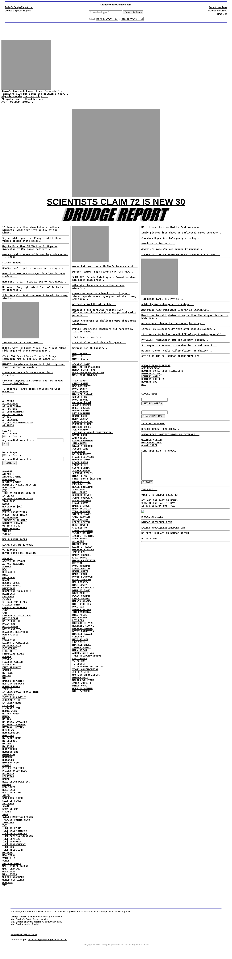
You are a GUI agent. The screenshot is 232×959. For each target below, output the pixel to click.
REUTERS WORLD (150, 376)
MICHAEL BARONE (82, 394)
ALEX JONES (79, 538)
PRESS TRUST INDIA (14, 514)
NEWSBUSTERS (10, 751)
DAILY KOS (8, 623)
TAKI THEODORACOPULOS (86, 655)
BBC (4, 569)
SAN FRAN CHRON (12, 798)
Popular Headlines (217, 10)
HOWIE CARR (79, 416)
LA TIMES (8, 705)
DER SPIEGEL (10, 634)
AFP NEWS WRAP (150, 368)
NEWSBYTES (8, 754)
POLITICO (8, 776)
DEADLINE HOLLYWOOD (15, 632)
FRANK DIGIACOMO (83, 457)
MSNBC (6, 716)
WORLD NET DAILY (13, 879)
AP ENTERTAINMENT (14, 411)
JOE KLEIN (78, 552)
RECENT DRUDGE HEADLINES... (160, 429)
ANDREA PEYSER (81, 609)
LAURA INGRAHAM (82, 530)
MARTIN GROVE (81, 506)
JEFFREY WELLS (81, 672)
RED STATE (8, 787)
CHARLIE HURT (81, 527)
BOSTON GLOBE (11, 583)
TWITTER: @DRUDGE (153, 423)
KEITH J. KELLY (82, 546)
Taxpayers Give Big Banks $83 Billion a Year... (34, 93)
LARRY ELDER (80, 465)
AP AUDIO (8, 425)
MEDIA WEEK (9, 711)
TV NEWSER (78, 664)
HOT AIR (7, 672)
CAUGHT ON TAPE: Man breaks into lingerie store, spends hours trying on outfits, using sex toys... (104, 296)
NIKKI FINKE (80, 476)
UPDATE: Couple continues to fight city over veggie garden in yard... (33, 365)
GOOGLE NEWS (149, 393)
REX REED (78, 620)
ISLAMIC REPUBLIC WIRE (17, 498)
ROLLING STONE (11, 792)
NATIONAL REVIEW (13, 727)
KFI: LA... (79, 356)
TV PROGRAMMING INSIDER (88, 666)
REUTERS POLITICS (153, 379)
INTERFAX (8, 495)
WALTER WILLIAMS (83, 680)
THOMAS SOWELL (81, 647)
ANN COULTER (80, 437)
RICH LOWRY (79, 585)
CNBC (5, 610)
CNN (4, 612)
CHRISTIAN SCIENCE (14, 607)
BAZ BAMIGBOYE (81, 386)
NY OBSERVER (10, 740)
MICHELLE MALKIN (83, 587)
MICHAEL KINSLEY (83, 549)
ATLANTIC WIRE (11, 476)
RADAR (6, 779)
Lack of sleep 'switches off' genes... (99, 342)
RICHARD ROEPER (82, 628)
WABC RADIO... (81, 353)
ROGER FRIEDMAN (82, 486)
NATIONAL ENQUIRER (14, 721)
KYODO (6, 504)
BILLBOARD (8, 577)
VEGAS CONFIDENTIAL (85, 669)
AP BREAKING (10, 419)
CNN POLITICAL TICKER (16, 615)
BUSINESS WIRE (11, 482)
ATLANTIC (8, 474)
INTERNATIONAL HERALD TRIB (20, 691)
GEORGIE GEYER (81, 495)
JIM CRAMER (79, 443)
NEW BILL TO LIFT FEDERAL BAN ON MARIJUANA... (34, 281)
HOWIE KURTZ (80, 571)
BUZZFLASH (8, 593)
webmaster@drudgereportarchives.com (47, 939)
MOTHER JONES (11, 713)
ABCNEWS (7, 558)
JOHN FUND (78, 489)
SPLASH (6, 811)
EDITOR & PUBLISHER (15, 642)
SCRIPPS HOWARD (12, 523)
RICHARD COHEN (81, 427)
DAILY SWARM (10, 626)
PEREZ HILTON (81, 522)
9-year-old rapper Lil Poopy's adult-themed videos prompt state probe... (32, 239)
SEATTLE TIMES (11, 800)
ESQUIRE (7, 651)
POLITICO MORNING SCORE (88, 372)
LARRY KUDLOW (81, 568)
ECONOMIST (8, 640)
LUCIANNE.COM (11, 708)
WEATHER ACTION (151, 439)
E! (3, 637)
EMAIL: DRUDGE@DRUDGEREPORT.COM (163, 527)
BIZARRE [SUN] (81, 402)
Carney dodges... (14, 262)
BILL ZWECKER (81, 691)
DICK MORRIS (80, 593)
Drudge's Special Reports (18, 10)
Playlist (35, 924)
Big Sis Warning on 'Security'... (24, 96)
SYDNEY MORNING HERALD (17, 817)
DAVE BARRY (79, 388)
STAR (5, 814)
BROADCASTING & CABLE (16, 591)
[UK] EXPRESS (11, 839)
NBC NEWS (8, 730)
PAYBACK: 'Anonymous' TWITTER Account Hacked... (174, 339)
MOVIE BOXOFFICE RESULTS (19, 553)
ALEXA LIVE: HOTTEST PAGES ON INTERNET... (170, 434)
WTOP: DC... (80, 358)
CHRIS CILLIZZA (82, 421)
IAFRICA (7, 689)
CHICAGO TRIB (11, 604)
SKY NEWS (8, 803)
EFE (4, 490)
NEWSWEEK (8, 760)
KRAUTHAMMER (80, 557)
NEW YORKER (9, 749)
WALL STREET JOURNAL (16, 866)
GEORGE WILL (80, 677)
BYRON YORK (79, 685)
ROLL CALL (8, 790)
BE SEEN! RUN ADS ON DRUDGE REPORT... (167, 533)
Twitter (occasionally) (51, 922)
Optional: (92, 19)
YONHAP (6, 534)
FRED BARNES (80, 391)
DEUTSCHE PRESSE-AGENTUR (19, 484)
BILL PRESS (79, 614)
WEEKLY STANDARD (13, 877)
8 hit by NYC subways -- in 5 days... (167, 304)
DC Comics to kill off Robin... (94, 304)
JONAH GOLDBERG (82, 497)
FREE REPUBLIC (11, 667)
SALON (6, 795)
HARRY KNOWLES (81, 555)
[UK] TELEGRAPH (12, 849)
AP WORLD (8, 400)
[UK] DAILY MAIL (13, 828)
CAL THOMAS (79, 658)
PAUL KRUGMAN (81, 565)
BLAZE (6, 580)
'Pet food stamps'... (86, 337)
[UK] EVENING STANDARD (17, 836)
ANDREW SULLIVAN (83, 653)
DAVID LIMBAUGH (82, 576)
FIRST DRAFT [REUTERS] (87, 478)
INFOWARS (8, 694)
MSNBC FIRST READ (84, 369)
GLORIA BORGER (81, 405)
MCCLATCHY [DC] (12, 506)
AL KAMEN (78, 541)
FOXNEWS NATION (12, 662)
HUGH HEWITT (80, 525)
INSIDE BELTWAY (82, 533)
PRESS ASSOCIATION (14, 512)
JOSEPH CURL (80, 448)
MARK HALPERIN (81, 508)
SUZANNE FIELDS (82, 473)
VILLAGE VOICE (11, 863)
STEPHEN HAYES (81, 514)
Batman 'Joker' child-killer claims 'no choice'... (176, 350)
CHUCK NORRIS (81, 598)
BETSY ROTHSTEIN (83, 631)
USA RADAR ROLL (151, 442)
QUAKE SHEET (149, 445)
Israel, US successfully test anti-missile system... (178, 329)
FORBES (6, 656)
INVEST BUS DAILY (14, 697)
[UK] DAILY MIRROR (14, 830)
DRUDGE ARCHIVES (152, 516)
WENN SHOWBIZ (11, 528)
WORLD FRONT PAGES (14, 539)
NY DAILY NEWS (11, 738)
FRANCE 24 (8, 664)
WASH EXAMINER (11, 868)
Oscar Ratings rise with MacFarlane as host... (105, 266)
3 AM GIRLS (79, 380)
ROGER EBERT (80, 462)
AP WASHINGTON (11, 406)
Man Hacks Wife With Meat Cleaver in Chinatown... (176, 309)
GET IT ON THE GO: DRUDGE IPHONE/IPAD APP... (172, 356)
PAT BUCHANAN (81, 413)
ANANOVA (7, 471)
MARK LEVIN (79, 574)
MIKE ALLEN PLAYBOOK (86, 367)
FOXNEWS (7, 659)
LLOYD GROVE (80, 503)
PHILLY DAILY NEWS (14, 770)
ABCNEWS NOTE (81, 364)
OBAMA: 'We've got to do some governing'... (32, 268)
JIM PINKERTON (81, 612)
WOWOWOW (7, 882)
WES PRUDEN (79, 617)
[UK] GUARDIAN (11, 841)
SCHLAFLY (78, 636)
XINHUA (6, 531)
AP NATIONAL (10, 403)
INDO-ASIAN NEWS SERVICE (19, 493)
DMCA (21, 934)
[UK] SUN (8, 847)
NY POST (7, 743)
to (119, 19)
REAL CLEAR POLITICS (16, 781)
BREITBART (8, 588)
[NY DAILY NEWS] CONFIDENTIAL (92, 432)
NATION (6, 719)
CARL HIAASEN (81, 516)
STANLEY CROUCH (82, 446)
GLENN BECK (79, 397)
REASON (6, 784)
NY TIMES (8, 746)
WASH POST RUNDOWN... (86, 375)
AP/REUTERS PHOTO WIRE (17, 422)
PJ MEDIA (8, 773)
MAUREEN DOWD (81, 459)
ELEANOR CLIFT (81, 424)
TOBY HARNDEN (81, 511)
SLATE (6, 806)
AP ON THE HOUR (12, 414)
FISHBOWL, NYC (81, 484)
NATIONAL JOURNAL (14, 724)
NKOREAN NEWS (11, 762)
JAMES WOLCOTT (81, 683)
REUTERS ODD (149, 381)
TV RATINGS (9, 550)
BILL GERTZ (79, 492)
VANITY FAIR (10, 858)
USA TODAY (8, 855)
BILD (5, 574)
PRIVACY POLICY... (153, 538)
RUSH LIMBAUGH (81, 579)
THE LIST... (149, 489)
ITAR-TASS (8, 501)
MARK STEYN (79, 650)
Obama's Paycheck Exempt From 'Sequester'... (32, 91)
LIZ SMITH (78, 642)
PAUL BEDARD (80, 399)
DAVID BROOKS (81, 410)
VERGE (6, 860)
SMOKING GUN (10, 809)
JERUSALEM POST (12, 700)
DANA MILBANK (81, 590)
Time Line (222, 14)
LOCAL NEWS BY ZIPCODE (17, 544)
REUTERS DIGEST (151, 373)
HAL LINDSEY (80, 582)
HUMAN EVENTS (11, 686)
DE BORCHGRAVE (81, 454)
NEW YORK (8, 735)
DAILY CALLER (11, 621)
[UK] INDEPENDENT (14, 844)
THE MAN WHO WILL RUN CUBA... (22, 342)
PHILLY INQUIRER (13, 768)
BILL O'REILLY (81, 604)
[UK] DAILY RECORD (14, 833)
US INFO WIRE (11, 525)
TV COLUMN (78, 661)
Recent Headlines (218, 7)
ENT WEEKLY (9, 648)
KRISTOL (77, 563)
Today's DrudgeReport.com (19, 7)
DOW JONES (8, 487)
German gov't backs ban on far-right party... (173, 323)
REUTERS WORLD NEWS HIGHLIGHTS (162, 370)
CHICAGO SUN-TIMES (14, 602)
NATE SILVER (80, 639)
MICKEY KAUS (80, 544)
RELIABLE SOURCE (83, 625)
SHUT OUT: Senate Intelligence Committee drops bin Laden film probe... (105, 278)
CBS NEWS (8, 596)
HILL (5, 678)
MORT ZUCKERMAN (82, 688)
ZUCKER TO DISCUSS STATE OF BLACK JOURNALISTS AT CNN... (180, 254)
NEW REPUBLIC (11, 732)
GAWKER (6, 670)
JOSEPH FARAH (81, 470)
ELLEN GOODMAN (81, 500)
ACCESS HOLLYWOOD (14, 561)
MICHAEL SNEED (81, 644)
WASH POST (8, 871)
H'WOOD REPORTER (13, 681)
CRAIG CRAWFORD (82, 440)
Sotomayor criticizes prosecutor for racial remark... (179, 345)
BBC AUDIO (8, 572)
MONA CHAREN (80, 418)
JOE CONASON (80, 429)
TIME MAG (8, 822)
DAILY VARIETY (11, 629)
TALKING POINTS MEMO (16, 819)
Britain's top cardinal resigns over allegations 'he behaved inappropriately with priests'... (104, 312)
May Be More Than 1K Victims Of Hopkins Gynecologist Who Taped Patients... (29, 247)
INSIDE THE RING (83, 536)
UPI (143, 384)
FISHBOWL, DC (81, 481)
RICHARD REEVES (82, 623)
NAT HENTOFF (80, 519)
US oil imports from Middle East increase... (172, 227)
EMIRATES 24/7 (11, 645)
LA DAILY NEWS (11, 702)
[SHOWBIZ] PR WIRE (14, 520)
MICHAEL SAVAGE (82, 634)
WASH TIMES (9, 874)
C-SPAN (6, 599)
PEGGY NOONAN (81, 595)
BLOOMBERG (8, 479)
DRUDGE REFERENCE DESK (156, 522)
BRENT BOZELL (81, 408)
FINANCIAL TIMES (13, 653)
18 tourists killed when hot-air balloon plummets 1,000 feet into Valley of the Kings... (30, 230)
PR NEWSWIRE (10, 517)
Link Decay (31, 934)
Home (14, 934)
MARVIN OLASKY (81, 601)
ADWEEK (6, 566)
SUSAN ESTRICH (81, 467)
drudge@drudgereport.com (49, 916)
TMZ (4, 825)
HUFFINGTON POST (13, 683)
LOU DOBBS (78, 451)
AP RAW (6, 417)
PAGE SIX (78, 606)
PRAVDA (6, 509)
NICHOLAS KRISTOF (84, 560)
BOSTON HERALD (11, 585)
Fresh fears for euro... (158, 243)
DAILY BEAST (10, 618)
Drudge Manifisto (40, 919)
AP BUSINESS (10, 409)
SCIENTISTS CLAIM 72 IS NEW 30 (116, 202)
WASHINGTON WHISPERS (86, 674)
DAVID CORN (79, 435)
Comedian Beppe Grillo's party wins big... (171, 238)
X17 (4, 885)
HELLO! (6, 675)
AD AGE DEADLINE (13, 563)
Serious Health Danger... (89, 348)
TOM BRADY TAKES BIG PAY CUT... (163, 299)
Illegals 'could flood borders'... (25, 99)
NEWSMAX (7, 757)
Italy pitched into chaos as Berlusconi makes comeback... (182, 232)
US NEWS (7, 852)
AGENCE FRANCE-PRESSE (155, 365)
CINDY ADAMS (80, 383)
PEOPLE (6, 765)
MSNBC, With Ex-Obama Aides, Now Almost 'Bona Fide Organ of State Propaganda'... (34, 349)
